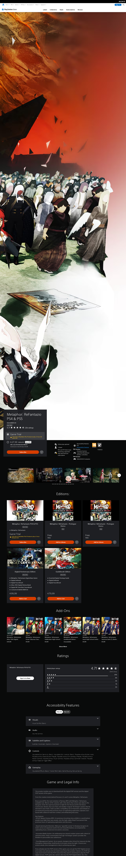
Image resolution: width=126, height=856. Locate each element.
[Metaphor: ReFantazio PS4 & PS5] (21, 475)
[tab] (59, 712)
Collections (53, 10)
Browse (80, 10)
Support (43, 4)
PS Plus (23, 4)
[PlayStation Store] (9, 9)
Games (16, 4)
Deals (61, 10)
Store (7, 4)
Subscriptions (70, 10)
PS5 (12, 4)
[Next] (119, 475)
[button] (83, 447)
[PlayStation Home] (3, 4)
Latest (45, 10)
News (37, 4)
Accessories (30, 4)
